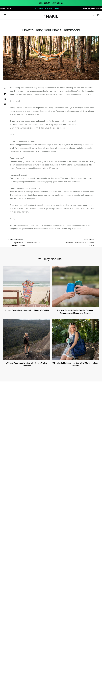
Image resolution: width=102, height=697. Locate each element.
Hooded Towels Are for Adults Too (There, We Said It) (27, 310)
